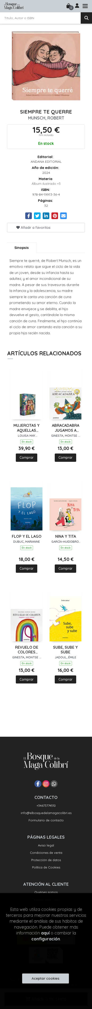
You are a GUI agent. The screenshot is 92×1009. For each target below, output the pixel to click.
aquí (45, 933)
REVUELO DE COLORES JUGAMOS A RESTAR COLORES (26, 650)
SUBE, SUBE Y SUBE (65, 650)
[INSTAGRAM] (46, 783)
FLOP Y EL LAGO (27, 536)
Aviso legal (46, 845)
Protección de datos (46, 860)
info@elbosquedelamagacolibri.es (46, 813)
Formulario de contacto (46, 820)
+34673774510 (46, 805)
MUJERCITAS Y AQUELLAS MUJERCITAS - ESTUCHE (26, 428)
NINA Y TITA (65, 536)
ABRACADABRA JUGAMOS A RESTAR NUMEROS (65, 428)
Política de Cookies (46, 867)
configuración (45, 939)
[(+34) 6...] (54, 783)
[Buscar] (86, 18)
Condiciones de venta (46, 853)
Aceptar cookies (45, 978)
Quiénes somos (46, 892)
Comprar (26, 457)
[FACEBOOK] (38, 783)
